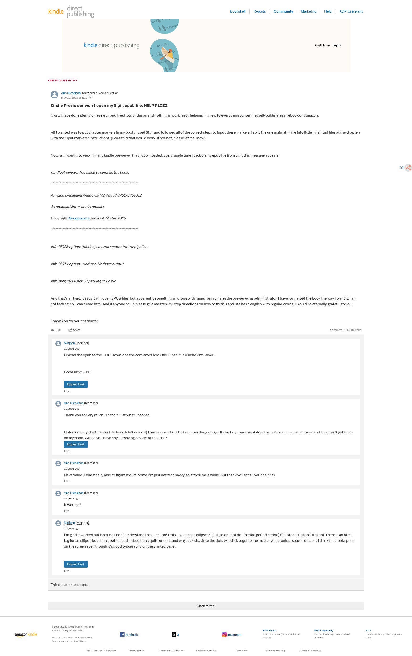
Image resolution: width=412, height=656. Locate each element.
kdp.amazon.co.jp (276, 650)
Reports (259, 11)
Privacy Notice (136, 650)
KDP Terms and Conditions (101, 650)
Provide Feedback (311, 650)
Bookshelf (238, 11)
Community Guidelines (171, 650)
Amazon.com (78, 218)
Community (283, 11)
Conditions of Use (206, 650)
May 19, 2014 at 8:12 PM (76, 97)
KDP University (351, 11)
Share (76, 329)
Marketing (308, 11)
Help (327, 11)
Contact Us (241, 650)
